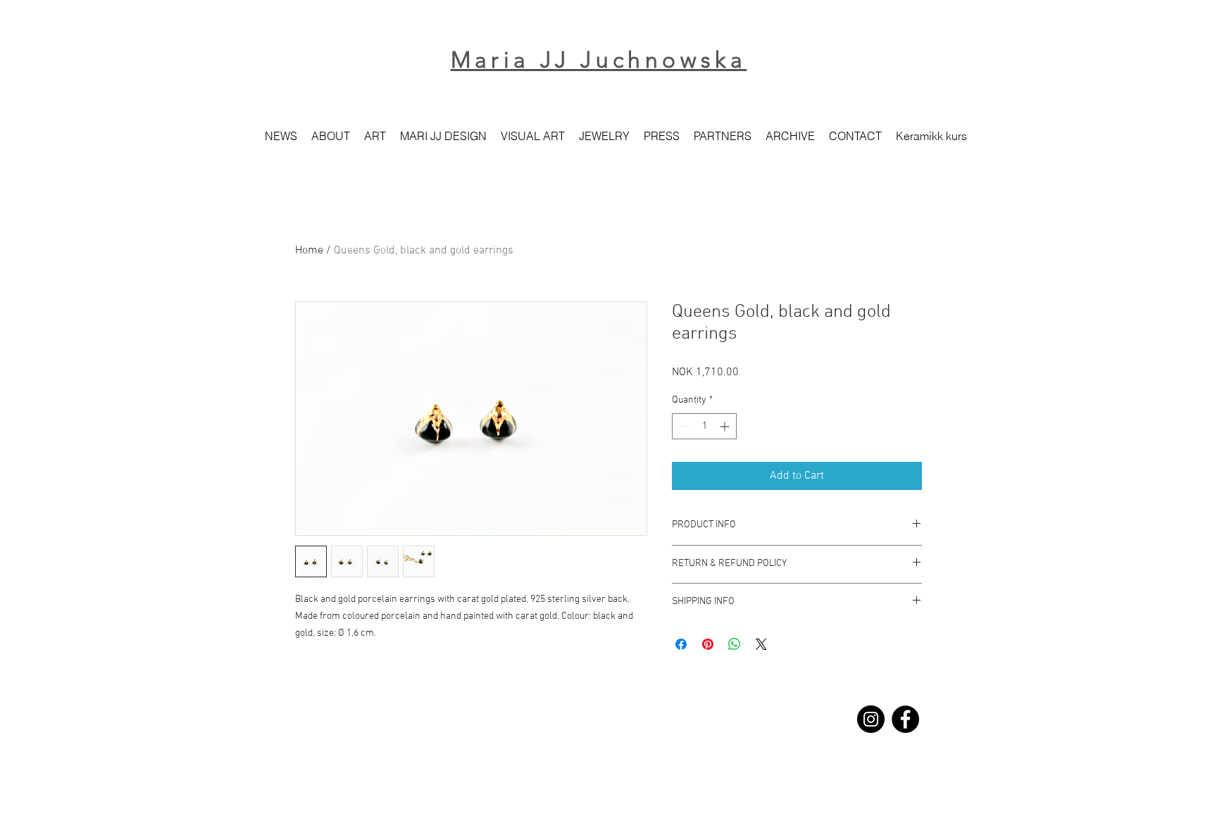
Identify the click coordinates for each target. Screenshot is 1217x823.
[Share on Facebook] (681, 644)
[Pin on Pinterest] (707, 644)
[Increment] (726, 426)
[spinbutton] (704, 426)
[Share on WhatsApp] (734, 644)
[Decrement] (683, 426)
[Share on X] (761, 644)
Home (309, 251)
